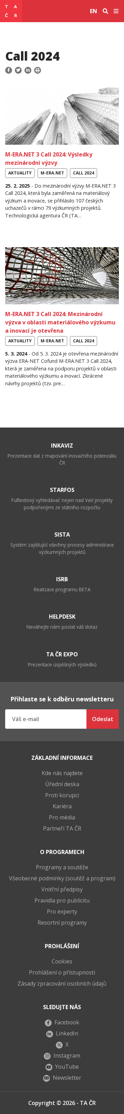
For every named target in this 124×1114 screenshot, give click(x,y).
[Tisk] (37, 70)
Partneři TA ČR (62, 828)
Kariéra (62, 806)
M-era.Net (52, 173)
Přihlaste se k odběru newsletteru (62, 699)
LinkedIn (67, 1033)
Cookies (62, 961)
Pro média (62, 817)
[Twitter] (18, 70)
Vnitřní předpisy (62, 889)
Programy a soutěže (62, 867)
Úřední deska (62, 784)
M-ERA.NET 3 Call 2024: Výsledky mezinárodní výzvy (48, 159)
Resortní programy (62, 922)
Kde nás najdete (62, 773)
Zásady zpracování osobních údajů (62, 983)
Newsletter (67, 1077)
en (93, 11)
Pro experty (62, 911)
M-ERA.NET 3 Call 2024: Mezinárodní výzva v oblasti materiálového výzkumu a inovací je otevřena (60, 322)
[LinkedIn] (28, 70)
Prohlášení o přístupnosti (62, 972)
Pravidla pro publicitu (62, 900)
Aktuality (20, 173)
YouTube (67, 1066)
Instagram (66, 1055)
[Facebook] (9, 70)
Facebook (66, 1022)
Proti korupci (62, 795)
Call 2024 (83, 173)
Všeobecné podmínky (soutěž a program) (62, 878)
